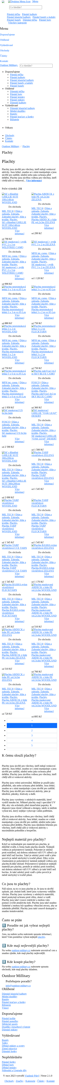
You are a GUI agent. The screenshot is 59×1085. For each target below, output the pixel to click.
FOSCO (35, 382)
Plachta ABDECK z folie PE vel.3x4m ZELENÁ (14, 656)
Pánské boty (45, 20)
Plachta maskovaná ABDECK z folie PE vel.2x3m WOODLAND (44, 613)
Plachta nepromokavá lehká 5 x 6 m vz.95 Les (14, 395)
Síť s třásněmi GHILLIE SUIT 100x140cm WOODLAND (14, 225)
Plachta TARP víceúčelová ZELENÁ (42, 476)
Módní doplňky (17, 111)
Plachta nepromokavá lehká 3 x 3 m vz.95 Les (14, 311)
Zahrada (15, 214)
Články (3, 55)
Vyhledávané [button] (6, 45)
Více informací (19, 232)
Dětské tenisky (9, 1067)
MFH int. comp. (10, 256)
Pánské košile (8, 1018)
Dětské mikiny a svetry (13, 1045)
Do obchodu (14, 206)
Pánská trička (13, 14)
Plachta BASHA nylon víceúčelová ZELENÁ (42, 569)
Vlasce (5, 1007)
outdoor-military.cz (21, 950)
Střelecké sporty (10, 1024)
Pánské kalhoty (29, 14)
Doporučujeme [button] (7, 34)
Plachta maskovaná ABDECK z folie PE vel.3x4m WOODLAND (44, 658)
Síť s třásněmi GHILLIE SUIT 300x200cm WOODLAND (14, 484)
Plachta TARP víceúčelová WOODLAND (9, 528)
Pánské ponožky (10, 1021)
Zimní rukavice (9, 1048)
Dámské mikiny (10, 1029)
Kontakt (4, 61)
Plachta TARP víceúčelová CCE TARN (14, 569)
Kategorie (30, 1081)
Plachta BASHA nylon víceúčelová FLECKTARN (13, 613)
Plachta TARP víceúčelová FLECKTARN (39, 528)
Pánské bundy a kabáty (44, 17)
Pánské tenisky (17, 97)
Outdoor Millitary (9, 65)
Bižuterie (14, 119)
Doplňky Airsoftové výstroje (16, 1027)
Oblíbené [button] (4, 40)
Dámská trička (30, 20)
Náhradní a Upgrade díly (14, 1070)
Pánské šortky (9, 1062)
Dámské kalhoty (18, 102)
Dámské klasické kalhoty (22, 108)
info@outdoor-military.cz (18, 985)
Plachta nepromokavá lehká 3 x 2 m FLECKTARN (42, 354)
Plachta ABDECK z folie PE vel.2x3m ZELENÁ (44, 221)
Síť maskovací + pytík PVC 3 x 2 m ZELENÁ (43, 266)
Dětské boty (8, 1064)
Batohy (13, 114)
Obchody (4, 50)
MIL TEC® (8, 211)
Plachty (26, 146)
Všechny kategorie (17, 22)
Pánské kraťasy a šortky (22, 116)
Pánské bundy (14, 20)
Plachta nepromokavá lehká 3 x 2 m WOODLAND (12, 354)
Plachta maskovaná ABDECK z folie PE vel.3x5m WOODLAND (44, 703)
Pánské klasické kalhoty (19, 17)
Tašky (5, 1043)
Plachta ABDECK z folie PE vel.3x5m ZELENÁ (14, 701)
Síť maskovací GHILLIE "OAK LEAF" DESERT (44, 437)
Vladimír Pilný (32, 1075)
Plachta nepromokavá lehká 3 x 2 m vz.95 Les (43, 311)
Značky (19, 1081)
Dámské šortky (9, 1051)
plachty (41, 937)
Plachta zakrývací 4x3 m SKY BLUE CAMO (43, 395)
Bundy (5, 1040)
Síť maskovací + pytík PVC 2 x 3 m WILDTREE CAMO (13, 270)
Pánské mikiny (17, 99)
